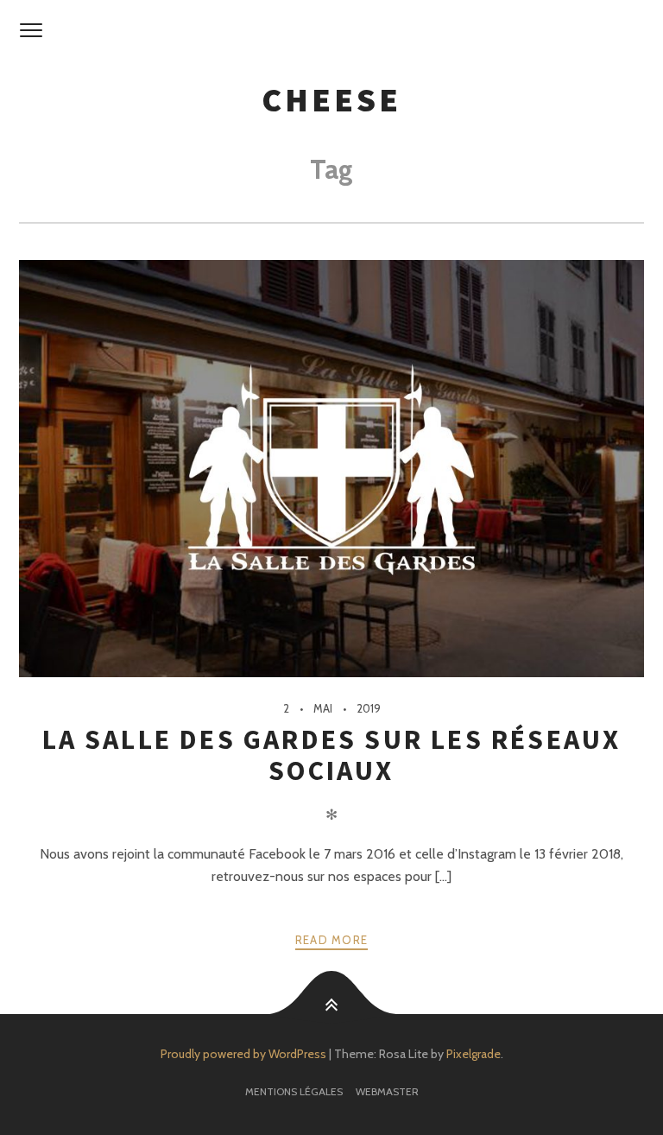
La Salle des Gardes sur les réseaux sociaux (332, 755)
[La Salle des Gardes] (331, 31)
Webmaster (387, 1091)
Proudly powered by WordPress (243, 1054)
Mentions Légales (294, 1091)
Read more (332, 940)
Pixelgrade (473, 1054)
